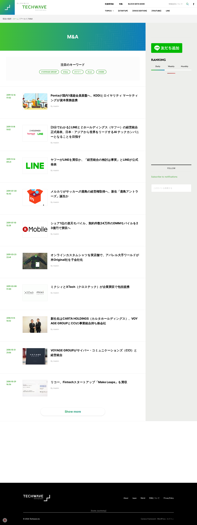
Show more (73, 411)
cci (90, 72)
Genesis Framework (148, 518)
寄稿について (154, 498)
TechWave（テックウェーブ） (25, 7)
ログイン (170, 518)
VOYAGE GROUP (49, 72)
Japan (134, 498)
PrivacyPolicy (169, 498)
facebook (193, 4)
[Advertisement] (171, 119)
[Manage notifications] (5, 520)
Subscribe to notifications (164, 176)
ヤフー (78, 72)
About (126, 498)
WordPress (161, 518)
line (66, 72)
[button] (113, 11)
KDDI (102, 72)
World (143, 498)
